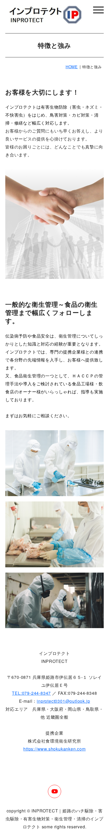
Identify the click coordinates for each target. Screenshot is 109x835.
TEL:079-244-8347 (31, 693)
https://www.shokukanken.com (54, 749)
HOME (72, 66)
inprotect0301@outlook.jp (63, 701)
